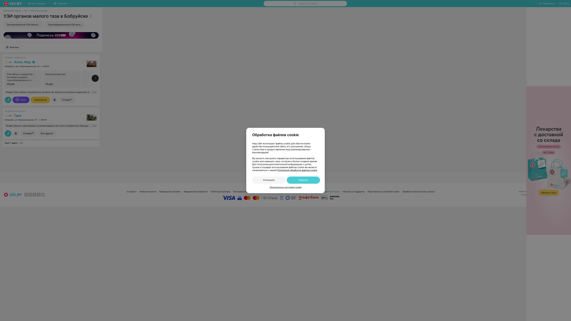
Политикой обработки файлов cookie (297, 170)
